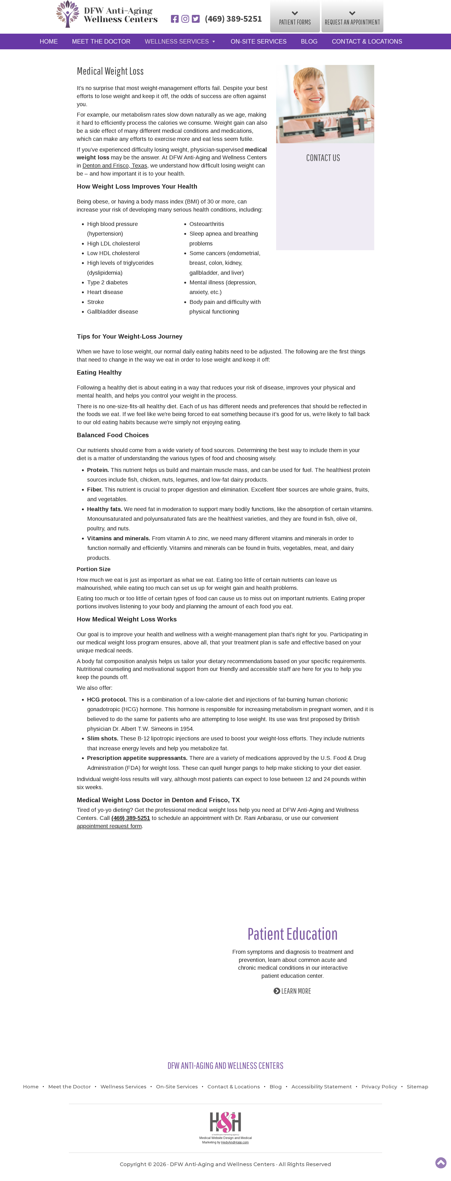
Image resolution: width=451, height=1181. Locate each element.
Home (49, 41)
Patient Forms (295, 22)
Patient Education (292, 933)
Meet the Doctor (101, 41)
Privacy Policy (379, 1087)
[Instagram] (185, 19)
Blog (309, 41)
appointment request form (109, 826)
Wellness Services (177, 41)
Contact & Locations (367, 41)
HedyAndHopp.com (235, 1142)
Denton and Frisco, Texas (114, 165)
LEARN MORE (296, 990)
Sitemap (417, 1087)
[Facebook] (175, 19)
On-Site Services (259, 41)
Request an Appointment (352, 22)
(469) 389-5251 (233, 18)
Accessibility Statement (322, 1087)
